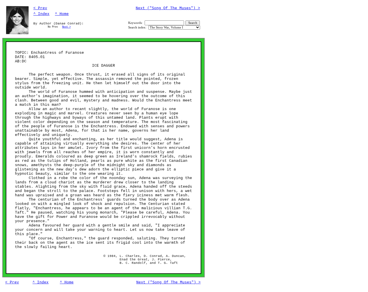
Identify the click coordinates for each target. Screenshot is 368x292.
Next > (66, 26)
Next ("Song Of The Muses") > (168, 8)
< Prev (40, 8)
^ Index (41, 14)
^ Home (62, 14)
